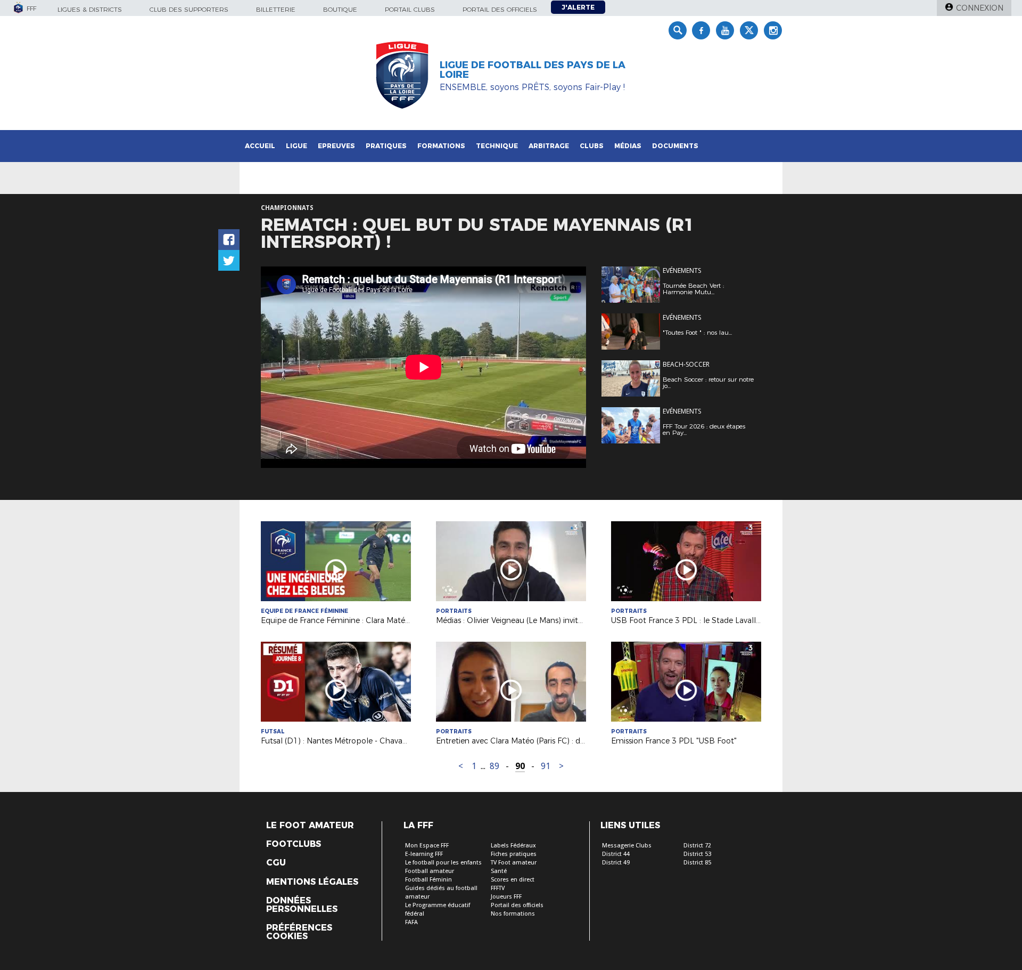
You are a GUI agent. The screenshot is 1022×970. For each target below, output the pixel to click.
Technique (497, 146)
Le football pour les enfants (443, 862)
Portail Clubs (410, 9)
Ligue (296, 146)
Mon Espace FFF (427, 845)
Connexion (979, 8)
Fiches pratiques (514, 854)
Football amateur (429, 871)
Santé (499, 871)
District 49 (616, 862)
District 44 (616, 854)
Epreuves (336, 146)
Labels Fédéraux (513, 845)
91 (545, 766)
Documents (675, 146)
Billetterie (275, 9)
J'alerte (578, 7)
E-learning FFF (424, 854)
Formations (441, 146)
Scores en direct (512, 879)
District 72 (697, 845)
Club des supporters (189, 9)
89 (494, 766)
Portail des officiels (500, 9)
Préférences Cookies (299, 932)
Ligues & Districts (89, 9)
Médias (627, 146)
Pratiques (386, 146)
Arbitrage (549, 146)
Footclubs (293, 844)
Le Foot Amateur (310, 825)
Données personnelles (301, 905)
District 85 (697, 862)
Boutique (340, 9)
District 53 (697, 854)
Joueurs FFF (506, 896)
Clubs (592, 146)
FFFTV (498, 888)
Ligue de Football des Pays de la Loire (532, 69)
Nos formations (513, 913)
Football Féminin (428, 879)
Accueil (260, 146)
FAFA (411, 922)
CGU (276, 863)
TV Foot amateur (514, 862)
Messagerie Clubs (627, 845)
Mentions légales (312, 882)
